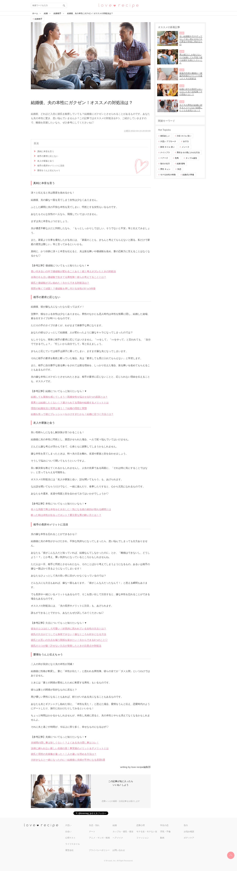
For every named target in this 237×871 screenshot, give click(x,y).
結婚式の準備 (188, 175)
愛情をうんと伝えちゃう (48, 170)
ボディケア (189, 838)
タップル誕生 (191, 158)
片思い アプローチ (168, 141)
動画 (162, 838)
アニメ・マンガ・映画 (99, 838)
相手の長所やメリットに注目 (50, 165)
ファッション (142, 838)
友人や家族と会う (45, 161)
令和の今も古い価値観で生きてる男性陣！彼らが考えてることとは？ (68, 277)
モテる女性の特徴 (168, 175)
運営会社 (69, 850)
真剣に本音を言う (45, 151)
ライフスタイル (72, 844)
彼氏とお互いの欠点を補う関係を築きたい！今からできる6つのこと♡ (69, 640)
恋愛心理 (140, 825)
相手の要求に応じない (47, 156)
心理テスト (70, 838)
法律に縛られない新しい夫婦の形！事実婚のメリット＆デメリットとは (70, 748)
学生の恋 (164, 825)
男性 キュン (165, 169)
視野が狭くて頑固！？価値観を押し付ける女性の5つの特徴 (63, 288)
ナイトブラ (165, 152)
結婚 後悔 (181, 164)
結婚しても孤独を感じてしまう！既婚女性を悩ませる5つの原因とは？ (69, 396)
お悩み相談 (189, 831)
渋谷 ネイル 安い (184, 136)
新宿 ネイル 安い (167, 147)
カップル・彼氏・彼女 (123, 831)
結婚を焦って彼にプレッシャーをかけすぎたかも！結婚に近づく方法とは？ (72, 414)
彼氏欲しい (165, 136)
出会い (68, 831)
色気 (177, 158)
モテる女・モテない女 (146, 831)
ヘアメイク (118, 838)
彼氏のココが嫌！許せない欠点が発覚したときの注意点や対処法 (66, 645)
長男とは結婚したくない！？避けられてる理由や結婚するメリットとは (70, 402)
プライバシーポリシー (99, 850)
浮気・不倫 (165, 831)
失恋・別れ (94, 825)
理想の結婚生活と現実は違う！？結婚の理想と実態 (59, 408)
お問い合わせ (118, 850)
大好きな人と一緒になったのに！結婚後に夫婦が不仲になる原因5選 (68, 759)
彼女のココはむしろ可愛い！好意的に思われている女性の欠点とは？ (68, 628)
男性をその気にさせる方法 (188, 152)
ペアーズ (164, 158)
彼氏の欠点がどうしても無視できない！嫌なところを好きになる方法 (68, 634)
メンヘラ (185, 147)
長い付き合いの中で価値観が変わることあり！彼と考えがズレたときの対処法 (73, 271)
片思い (68, 825)
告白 (186, 825)
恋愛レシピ (118, 5)
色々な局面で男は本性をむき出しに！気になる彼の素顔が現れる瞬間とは (71, 509)
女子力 (186, 141)
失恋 (179, 169)
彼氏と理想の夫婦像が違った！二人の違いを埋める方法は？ (63, 754)
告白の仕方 (165, 164)
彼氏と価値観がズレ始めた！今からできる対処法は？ (60, 282)
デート (92, 831)
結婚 (115, 825)
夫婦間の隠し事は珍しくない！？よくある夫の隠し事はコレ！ (65, 742)
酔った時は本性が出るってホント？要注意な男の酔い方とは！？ (66, 515)
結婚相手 (38, 19)
